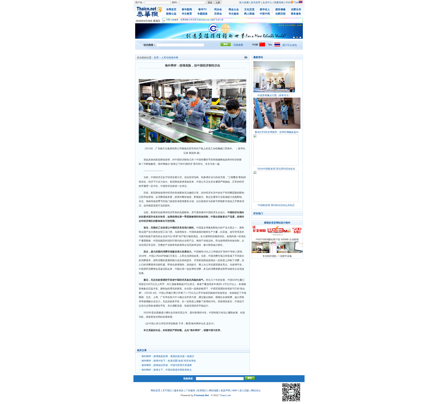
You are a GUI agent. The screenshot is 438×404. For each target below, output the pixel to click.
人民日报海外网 (169, 57)
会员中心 (267, 2)
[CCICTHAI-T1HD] (297, 37)
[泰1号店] (300, 37)
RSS (288, 2)
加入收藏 (244, 2)
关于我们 (167, 390)
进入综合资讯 (289, 45)
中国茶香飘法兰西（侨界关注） (274, 95)
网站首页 (155, 390)
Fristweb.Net (201, 395)
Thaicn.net (225, 395)
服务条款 (179, 390)
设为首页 (255, 2)
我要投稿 (279, 2)
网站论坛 (256, 390)
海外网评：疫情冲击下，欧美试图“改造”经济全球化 (168, 360)
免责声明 (225, 390)
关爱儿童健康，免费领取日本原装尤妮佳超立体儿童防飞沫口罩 (194, 19)
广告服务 (190, 390)
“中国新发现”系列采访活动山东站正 (276, 205)
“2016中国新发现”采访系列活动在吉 (276, 168)
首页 (156, 57)
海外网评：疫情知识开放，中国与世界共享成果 (166, 365)
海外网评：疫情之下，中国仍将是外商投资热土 (166, 369)
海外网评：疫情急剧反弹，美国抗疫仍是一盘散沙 (167, 356)
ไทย (296, 2)
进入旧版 (244, 390)
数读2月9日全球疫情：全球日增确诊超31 (277, 132)
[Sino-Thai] (294, 37)
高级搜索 (238, 44)
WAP (234, 390)
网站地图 (213, 390)
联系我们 (202, 390)
